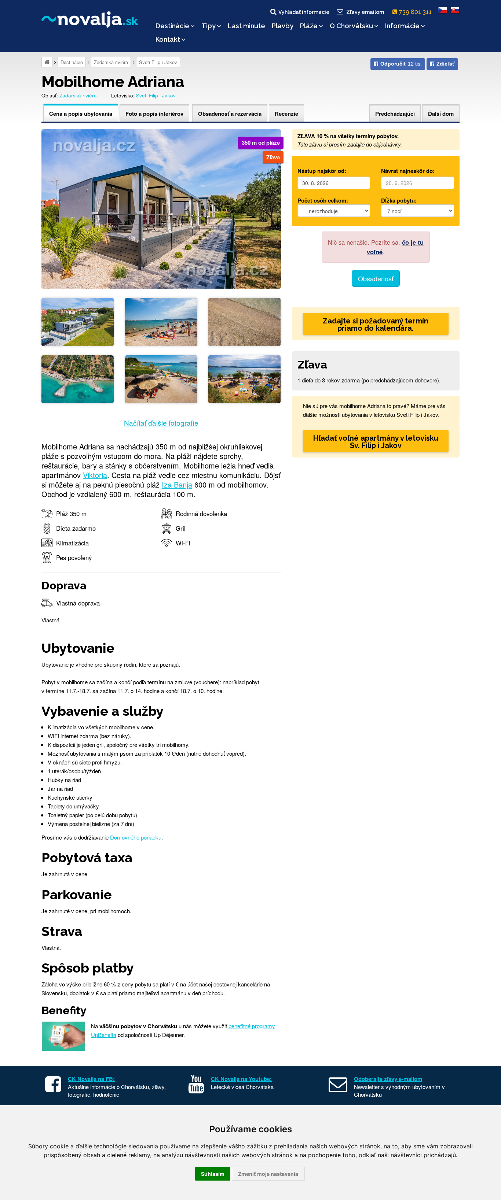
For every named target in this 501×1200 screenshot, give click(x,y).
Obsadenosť (376, 278)
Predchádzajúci (395, 114)
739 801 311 (416, 11)
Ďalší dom (441, 114)
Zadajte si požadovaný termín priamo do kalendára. (375, 324)
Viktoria (95, 475)
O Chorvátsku (351, 26)
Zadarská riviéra (111, 62)
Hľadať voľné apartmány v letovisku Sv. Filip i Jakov (375, 442)
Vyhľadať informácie (303, 12)
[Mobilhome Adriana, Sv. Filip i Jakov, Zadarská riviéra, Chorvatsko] (161, 208)
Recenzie (286, 114)
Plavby (282, 26)
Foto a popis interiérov (154, 114)
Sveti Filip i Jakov (158, 62)
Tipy (208, 26)
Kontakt (168, 39)
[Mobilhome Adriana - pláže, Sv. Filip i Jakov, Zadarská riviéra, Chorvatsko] (161, 321)
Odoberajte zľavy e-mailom (388, 1079)
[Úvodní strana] (46, 62)
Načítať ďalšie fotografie (161, 422)
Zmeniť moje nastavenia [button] (268, 1174)
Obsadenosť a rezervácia (230, 114)
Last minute (246, 26)
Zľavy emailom (365, 12)
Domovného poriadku (135, 837)
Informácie (402, 26)
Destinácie (172, 26)
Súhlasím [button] (212, 1174)
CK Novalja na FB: (91, 1079)
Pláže (309, 26)
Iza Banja (177, 484)
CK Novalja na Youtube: (241, 1079)
